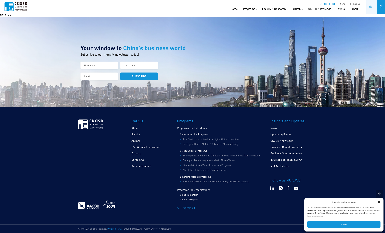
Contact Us (355, 4)
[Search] (381, 6)
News (342, 4)
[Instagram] (325, 4)
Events (341, 9)
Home (234, 9)
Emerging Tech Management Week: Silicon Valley (209, 160)
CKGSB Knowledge (319, 9)
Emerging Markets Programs (195, 176)
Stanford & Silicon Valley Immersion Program (207, 165)
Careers (136, 153)
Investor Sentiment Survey (286, 159)
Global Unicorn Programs (193, 150)
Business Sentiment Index (286, 153)
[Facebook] (329, 4)
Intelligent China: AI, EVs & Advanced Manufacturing (210, 143)
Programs (249, 9)
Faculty (135, 134)
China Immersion (189, 194)
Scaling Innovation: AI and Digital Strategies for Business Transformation (221, 155)
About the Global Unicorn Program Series (204, 169)
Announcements (141, 166)
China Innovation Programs (194, 134)
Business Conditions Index (286, 147)
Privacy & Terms (114, 228)
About (355, 9)
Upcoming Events (280, 134)
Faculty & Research (274, 9)
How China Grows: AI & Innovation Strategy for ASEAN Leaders (216, 181)
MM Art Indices (279, 166)
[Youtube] (334, 4)
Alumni (297, 9)
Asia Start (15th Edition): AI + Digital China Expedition (211, 139)
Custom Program (189, 199)
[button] (378, 201)
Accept (343, 224)
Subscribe (139, 76)
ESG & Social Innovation (145, 147)
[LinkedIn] (321, 4)
